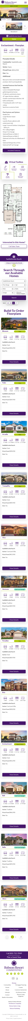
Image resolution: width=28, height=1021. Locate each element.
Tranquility (6, 486)
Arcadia (5, 434)
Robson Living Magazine (20, 995)
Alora (4, 899)
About (7, 990)
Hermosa (5, 589)
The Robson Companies (14, 1003)
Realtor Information (7, 997)
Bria (3, 692)
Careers (21, 987)
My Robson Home (21, 992)
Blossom (5, 331)
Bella (4, 847)
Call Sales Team (14, 246)
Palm (4, 383)
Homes (7, 987)
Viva (4, 537)
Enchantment (7, 744)
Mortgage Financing (20, 985)
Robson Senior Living (14, 1006)
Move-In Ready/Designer (21, 293)
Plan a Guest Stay (14, 957)
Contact (7, 995)
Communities (7, 985)
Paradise (5, 641)
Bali (3, 795)
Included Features (14, 150)
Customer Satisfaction (21, 990)
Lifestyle (7, 992)
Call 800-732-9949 (14, 953)
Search (14, 298)
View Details (14, 362)
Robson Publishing (15, 1008)
